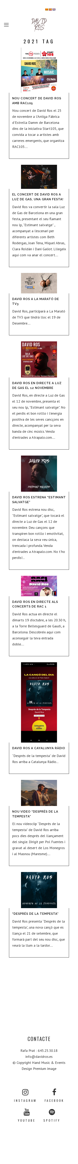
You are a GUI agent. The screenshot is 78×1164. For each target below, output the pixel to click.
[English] (54, 9)
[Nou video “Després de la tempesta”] (39, 793)
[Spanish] (50, 9)
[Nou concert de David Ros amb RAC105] (39, 70)
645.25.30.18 (48, 1050)
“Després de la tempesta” (35, 914)
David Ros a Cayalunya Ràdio (38, 748)
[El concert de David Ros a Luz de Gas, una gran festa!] (39, 177)
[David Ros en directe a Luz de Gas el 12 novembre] (39, 359)
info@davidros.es (39, 1056)
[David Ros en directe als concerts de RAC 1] (39, 586)
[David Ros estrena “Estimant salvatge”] (39, 474)
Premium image (44, 1068)
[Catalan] (46, 9)
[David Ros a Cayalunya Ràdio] (39, 702)
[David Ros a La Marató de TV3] (39, 283)
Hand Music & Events (48, 1062)
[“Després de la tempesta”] (39, 890)
